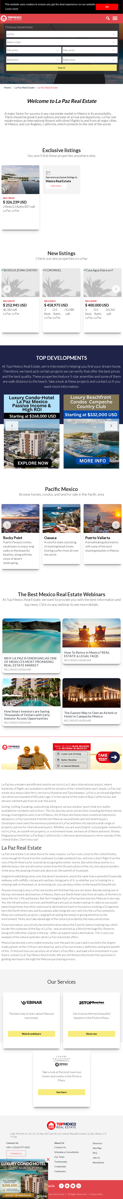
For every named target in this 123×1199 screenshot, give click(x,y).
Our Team (59, 1156)
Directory (97, 1143)
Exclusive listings (61, 150)
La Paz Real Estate (24, 87)
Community (60, 1171)
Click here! (56, 185)
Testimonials (60, 1161)
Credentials (60, 1166)
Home (7, 87)
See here (61, 1092)
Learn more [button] (11, 8)
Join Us (96, 1157)
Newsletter (98, 1162)
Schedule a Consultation (66, 1152)
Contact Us (60, 1147)
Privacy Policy (96, 1194)
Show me (91, 1033)
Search (61, 67)
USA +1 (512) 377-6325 (18, 1147)
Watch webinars (31, 1033)
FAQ (95, 1152)
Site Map (97, 1148)
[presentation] (7, 289)
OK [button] (107, 7)
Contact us (16, 1153)
